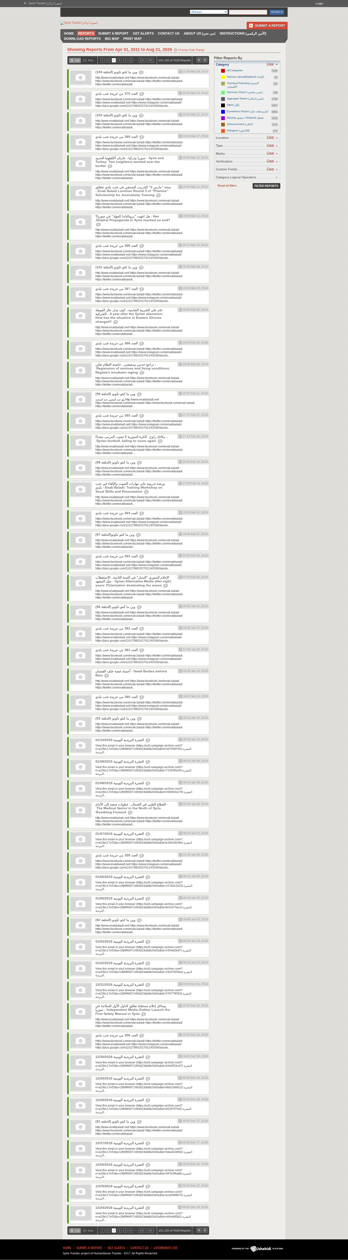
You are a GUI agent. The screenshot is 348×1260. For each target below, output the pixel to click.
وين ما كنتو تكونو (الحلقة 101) (116, 267)
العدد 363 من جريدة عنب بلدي (117, 556)
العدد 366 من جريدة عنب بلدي (117, 343)
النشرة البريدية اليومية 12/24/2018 (120, 1208)
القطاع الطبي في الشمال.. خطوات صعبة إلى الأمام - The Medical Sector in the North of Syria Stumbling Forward (131, 808)
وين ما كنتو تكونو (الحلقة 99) (115, 394)
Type (219, 145)
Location (222, 138)
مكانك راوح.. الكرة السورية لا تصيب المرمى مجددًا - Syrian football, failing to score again (131, 439)
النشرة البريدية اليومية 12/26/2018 (120, 1164)
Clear (270, 64)
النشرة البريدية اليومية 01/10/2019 (120, 740)
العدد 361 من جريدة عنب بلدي (117, 650)
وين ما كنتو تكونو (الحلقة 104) (116, 72)
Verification (224, 161)
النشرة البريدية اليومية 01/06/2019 (120, 877)
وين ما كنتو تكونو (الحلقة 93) (115, 718)
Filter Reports (266, 186)
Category (222, 64)
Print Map (132, 38)
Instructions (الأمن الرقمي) (243, 33)
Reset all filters (227, 185)
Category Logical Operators (236, 177)
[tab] (247, 64)
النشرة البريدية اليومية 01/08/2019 (120, 783)
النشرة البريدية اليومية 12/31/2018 (120, 984)
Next (205, 60)
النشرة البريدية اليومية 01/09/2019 (120, 761)
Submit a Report (270, 25)
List (77, 60)
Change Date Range (191, 50)
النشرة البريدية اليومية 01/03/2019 (120, 941)
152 (142, 60)
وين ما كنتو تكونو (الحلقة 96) (115, 607)
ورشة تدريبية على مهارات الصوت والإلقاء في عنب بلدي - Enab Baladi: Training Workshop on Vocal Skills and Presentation (130, 487)
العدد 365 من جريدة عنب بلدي (117, 415)
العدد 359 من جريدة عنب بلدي (117, 855)
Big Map (112, 38)
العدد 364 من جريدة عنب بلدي (117, 513)
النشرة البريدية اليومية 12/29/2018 (120, 1078)
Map (91, 60)
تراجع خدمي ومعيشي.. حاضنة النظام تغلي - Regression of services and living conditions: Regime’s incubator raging (132, 368)
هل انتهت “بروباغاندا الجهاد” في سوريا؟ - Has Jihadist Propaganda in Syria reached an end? (132, 218)
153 (150, 60)
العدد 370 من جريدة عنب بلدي (117, 93)
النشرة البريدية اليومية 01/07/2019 (120, 834)
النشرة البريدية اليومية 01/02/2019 (120, 963)
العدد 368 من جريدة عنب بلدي (117, 246)
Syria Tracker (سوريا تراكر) (45, 3)
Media (220, 153)
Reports (86, 33)
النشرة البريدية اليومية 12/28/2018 (120, 1100)
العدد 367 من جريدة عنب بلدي (117, 289)
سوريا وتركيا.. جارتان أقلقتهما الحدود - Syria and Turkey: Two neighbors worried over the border (129, 162)
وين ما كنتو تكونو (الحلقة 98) (115, 462)
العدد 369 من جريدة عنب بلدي (117, 137)
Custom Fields (226, 169)
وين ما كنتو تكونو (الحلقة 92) (115, 920)
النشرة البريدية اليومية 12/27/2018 (120, 1143)
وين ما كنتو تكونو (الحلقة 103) (116, 115)
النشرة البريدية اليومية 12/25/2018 (120, 1186)
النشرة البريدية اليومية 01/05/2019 (120, 898)
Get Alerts (143, 33)
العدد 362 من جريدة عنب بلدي (117, 628)
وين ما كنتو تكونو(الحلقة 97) (115, 534)
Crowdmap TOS (166, 1247)
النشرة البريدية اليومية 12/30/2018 (120, 1057)
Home (69, 33)
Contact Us (168, 33)
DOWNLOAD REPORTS (82, 38)
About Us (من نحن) (199, 33)
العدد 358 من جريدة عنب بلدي (117, 1035)
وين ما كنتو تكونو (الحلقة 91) (115, 1121)
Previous (199, 60)
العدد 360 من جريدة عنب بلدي (117, 697)
